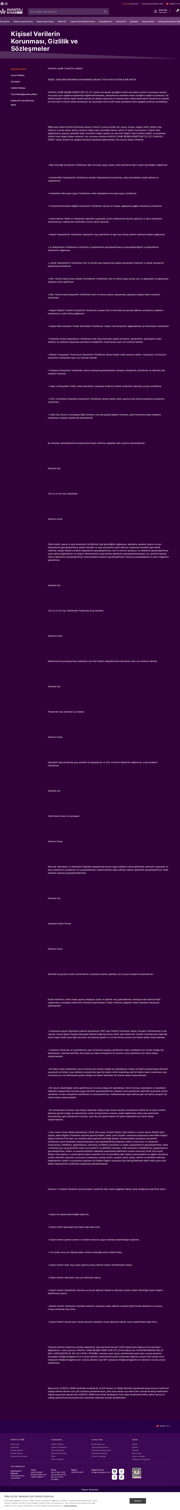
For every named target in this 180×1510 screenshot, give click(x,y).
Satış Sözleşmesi (57, 1450)
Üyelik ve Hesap (138, 1456)
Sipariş (134, 1444)
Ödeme (135, 1447)
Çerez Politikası (18, 75)
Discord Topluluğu (99, 1456)
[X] (114, 1477)
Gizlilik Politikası (18, 88)
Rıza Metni (15, 81)
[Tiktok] (121, 1477)
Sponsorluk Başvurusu (100, 1447)
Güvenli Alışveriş (17, 1450)
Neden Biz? (15, 1447)
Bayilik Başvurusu (98, 1444)
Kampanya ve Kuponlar (141, 1459)
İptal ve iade (137, 1453)
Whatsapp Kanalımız (99, 1453)
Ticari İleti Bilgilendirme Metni (24, 94)
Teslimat (135, 1450)
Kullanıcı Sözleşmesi (59, 1447)
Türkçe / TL (173, 4)
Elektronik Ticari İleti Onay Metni (22, 102)
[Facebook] (114, 1471)
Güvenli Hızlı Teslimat (19, 1456)
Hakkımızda (15, 1444)
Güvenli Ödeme (17, 1453)
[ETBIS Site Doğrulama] (136, 1473)
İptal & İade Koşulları (59, 1453)
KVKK (53, 1456)
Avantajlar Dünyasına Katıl (101, 1450)
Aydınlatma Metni (18, 69)
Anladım (137, 1501)
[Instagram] (121, 1471)
